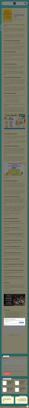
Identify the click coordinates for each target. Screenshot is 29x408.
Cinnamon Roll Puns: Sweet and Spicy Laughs (12, 316)
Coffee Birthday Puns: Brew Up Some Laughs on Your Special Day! (23, 382)
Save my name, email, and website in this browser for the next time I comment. (13, 371)
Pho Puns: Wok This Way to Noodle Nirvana (12, 313)
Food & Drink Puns (17, 10)
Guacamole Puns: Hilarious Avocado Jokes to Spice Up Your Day (21, 399)
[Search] (25, 3)
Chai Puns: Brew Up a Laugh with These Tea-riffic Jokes (10, 389)
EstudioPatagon (17, 406)
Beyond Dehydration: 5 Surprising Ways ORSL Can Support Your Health (10, 382)
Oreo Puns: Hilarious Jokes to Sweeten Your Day (7, 399)
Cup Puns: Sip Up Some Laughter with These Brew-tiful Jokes (23, 388)
